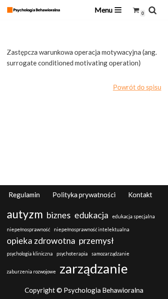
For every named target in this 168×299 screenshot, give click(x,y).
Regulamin (24, 195)
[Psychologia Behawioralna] (36, 10)
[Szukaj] (152, 10)
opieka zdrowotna (41, 240)
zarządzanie (94, 268)
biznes (59, 215)
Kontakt (140, 195)
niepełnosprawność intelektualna (91, 229)
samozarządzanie (110, 253)
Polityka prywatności (84, 195)
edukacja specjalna (133, 216)
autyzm (25, 214)
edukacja (91, 215)
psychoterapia (72, 253)
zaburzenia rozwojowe (31, 271)
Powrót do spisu (137, 87)
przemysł (96, 240)
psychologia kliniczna (30, 253)
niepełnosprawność (28, 229)
